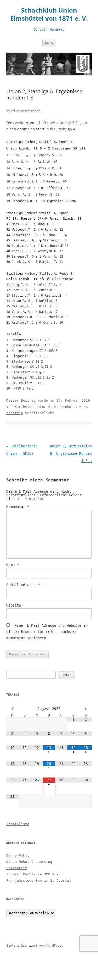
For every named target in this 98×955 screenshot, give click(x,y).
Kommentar (17, 506)
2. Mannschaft (61, 407)
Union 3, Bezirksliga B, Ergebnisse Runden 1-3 (71, 453)
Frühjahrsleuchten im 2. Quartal (38, 880)
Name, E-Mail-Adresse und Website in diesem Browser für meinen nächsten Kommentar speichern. (47, 631)
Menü (49, 43)
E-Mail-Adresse (23, 585)
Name (12, 565)
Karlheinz (24, 407)
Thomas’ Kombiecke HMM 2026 (33, 874)
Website (13, 605)
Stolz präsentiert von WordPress (34, 945)
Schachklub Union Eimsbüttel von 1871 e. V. (49, 14)
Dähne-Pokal (17, 855)
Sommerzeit (16, 868)
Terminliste (17, 824)
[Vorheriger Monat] (12, 709)
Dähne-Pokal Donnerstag (29, 862)
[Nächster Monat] (85, 709)
